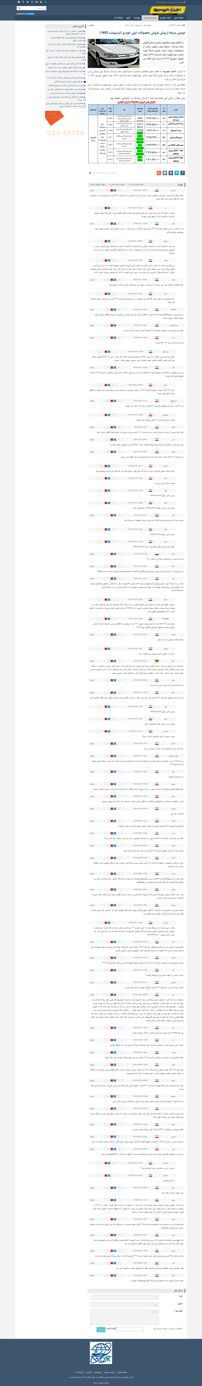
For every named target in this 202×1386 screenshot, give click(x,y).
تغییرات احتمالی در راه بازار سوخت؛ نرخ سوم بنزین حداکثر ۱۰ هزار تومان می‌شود (66, 32)
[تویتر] (28, 2)
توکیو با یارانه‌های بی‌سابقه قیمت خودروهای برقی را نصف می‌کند (66, 98)
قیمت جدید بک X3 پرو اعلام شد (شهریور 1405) (65, 85)
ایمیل (180, 1303)
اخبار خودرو (165, 10)
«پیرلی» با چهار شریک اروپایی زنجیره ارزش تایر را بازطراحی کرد (67, 45)
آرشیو (128, 17)
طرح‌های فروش (150, 17)
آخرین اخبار (78, 26)
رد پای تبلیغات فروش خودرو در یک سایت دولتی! (65, 67)
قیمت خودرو (165, 17)
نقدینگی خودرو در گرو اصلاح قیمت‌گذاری (68, 81)
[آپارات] (36, 2)
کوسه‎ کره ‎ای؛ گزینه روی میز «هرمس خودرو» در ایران (64, 63)
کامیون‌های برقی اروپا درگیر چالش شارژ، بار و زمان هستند (67, 58)
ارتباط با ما (118, 17)
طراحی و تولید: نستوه (101, 1382)
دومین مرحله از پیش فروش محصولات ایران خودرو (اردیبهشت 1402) (142, 32)
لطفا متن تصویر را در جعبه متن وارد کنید (167, 1328)
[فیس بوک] (23, 2)
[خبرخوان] (41, 2)
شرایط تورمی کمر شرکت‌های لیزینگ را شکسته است (65, 77)
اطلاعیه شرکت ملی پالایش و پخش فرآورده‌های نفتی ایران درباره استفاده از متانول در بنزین (66, 105)
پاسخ (92, 190)
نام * (180, 1296)
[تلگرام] (19, 2)
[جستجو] (45, 2)
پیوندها (137, 17)
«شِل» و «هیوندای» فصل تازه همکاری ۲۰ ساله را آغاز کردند (66, 52)
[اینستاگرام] (32, 2)
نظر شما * (178, 1311)
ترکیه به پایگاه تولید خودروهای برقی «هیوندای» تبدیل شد (65, 72)
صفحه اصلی (179, 17)
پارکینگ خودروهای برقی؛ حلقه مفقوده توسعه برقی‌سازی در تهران (68, 39)
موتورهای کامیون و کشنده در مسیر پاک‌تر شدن (66, 93)
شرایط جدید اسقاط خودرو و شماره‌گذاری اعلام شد (65, 89)
